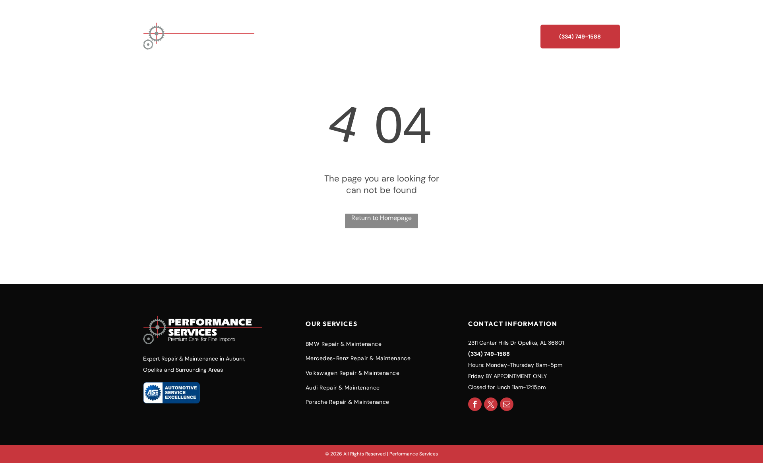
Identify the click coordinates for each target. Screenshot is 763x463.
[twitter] (491, 405)
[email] (506, 405)
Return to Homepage (381, 218)
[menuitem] (369, 36)
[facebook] (475, 405)
